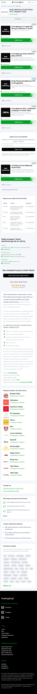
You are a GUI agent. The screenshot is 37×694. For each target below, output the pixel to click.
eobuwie (6, 559)
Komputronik (22, 559)
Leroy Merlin (23, 575)
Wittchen (24, 572)
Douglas (21, 565)
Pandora (6, 578)
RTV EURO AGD (15, 562)
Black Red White (8, 568)
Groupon (6, 562)
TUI (18, 572)
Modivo (6, 572)
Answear (24, 562)
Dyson (23, 581)
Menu (4, 2)
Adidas (6, 581)
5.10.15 (11, 581)
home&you (11, 556)
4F (26, 568)
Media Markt (20, 556)
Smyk (29, 581)
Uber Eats (13, 578)
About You (6, 565)
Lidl (5, 556)
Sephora (28, 565)
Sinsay (20, 578)
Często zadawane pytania (11, 491)
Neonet (15, 575)
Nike (16, 568)
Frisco (17, 581)
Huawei (28, 556)
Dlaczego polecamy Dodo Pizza (13, 488)
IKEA (31, 568)
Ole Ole (14, 565)
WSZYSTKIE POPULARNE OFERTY (18, 275)
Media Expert (7, 575)
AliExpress (13, 559)
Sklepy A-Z (7, 585)
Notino (26, 578)
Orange (13, 572)
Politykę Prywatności (25, 153)
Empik (22, 568)
